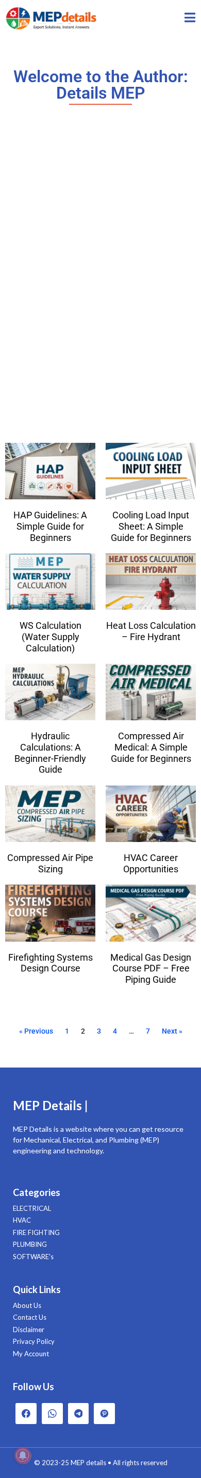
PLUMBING (30, 1244)
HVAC (22, 1220)
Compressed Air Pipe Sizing (50, 863)
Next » (172, 1031)
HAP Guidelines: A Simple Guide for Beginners (50, 526)
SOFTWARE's (33, 1256)
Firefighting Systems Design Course (50, 963)
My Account (31, 1354)
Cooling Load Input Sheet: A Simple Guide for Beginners (151, 526)
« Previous (36, 1031)
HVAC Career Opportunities (150, 863)
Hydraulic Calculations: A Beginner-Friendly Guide (50, 753)
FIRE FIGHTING (36, 1232)
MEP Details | (50, 1105)
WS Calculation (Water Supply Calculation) (50, 636)
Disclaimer (28, 1329)
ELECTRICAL (32, 1208)
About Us (27, 1305)
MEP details (88, 1462)
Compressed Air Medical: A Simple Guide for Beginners (151, 747)
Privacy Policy (34, 1341)
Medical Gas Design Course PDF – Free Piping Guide (150, 968)
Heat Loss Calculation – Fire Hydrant (151, 631)
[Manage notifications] (22, 1455)
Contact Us (29, 1317)
